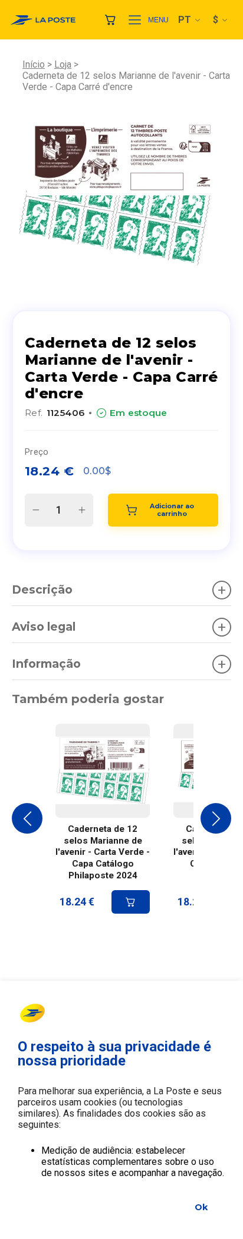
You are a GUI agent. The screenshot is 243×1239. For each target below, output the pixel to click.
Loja (62, 64)
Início (33, 64)
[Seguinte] (216, 818)
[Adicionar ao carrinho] (130, 902)
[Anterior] (27, 818)
